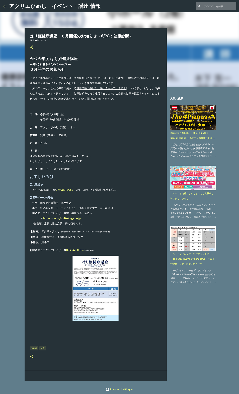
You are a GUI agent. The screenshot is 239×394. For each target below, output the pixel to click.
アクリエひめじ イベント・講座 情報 (55, 6)
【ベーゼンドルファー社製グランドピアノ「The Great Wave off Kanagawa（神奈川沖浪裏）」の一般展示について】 (192, 259)
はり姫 (34, 348)
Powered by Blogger (121, 389)
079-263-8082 (64, 189)
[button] (32, 47)
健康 (43, 348)
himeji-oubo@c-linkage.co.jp (62, 218)
